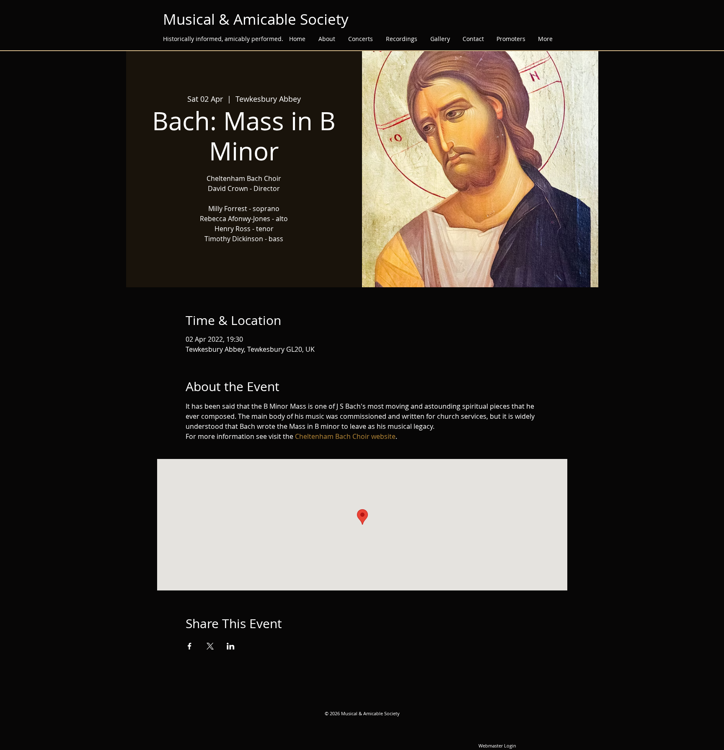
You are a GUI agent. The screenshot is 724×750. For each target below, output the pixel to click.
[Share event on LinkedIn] (231, 646)
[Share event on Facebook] (190, 646)
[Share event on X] (210, 646)
